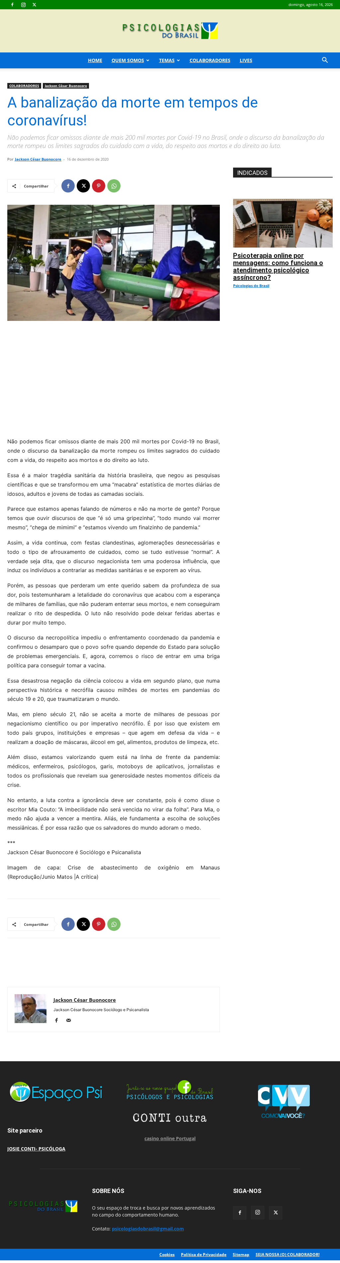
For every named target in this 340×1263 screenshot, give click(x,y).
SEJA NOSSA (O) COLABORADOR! (287, 1254)
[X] (34, 4)
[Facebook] (12, 4)
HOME (95, 60)
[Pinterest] (98, 185)
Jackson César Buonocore (66, 85)
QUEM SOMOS (128, 60)
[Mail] (70, 1021)
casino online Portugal (170, 1138)
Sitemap (241, 1254)
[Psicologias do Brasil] (170, 31)
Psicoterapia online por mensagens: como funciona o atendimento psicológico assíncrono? (278, 266)
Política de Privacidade (203, 1254)
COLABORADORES (210, 60)
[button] (325, 61)
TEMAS (167, 60)
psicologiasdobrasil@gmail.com (148, 1229)
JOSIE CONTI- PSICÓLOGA (36, 1149)
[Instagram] (23, 4)
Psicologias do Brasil (251, 285)
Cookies (167, 1254)
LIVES (246, 60)
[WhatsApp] (114, 185)
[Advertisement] (113, 377)
